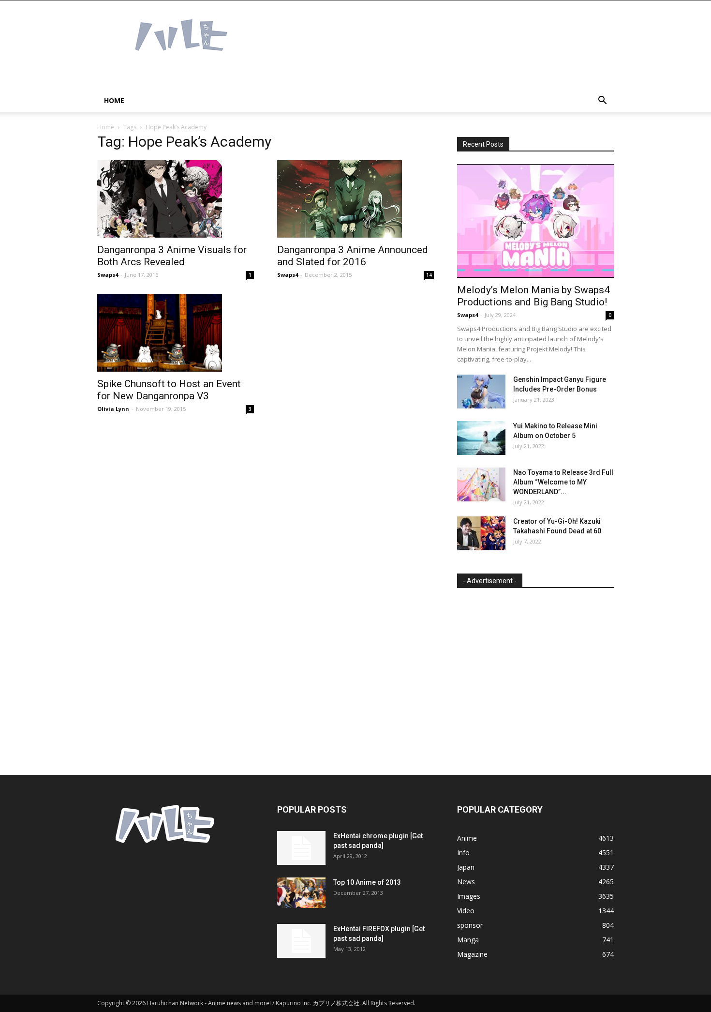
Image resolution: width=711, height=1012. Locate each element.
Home (114, 100)
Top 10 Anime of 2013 (367, 882)
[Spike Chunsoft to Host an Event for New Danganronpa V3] (175, 333)
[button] (602, 101)
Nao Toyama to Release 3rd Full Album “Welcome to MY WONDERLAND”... (563, 482)
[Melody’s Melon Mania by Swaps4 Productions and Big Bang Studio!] (535, 221)
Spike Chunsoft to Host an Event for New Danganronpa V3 (169, 390)
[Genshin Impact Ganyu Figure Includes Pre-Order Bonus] (481, 391)
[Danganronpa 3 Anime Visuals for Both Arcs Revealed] (175, 199)
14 (429, 275)
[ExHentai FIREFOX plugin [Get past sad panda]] (301, 941)
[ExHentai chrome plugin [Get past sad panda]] (301, 848)
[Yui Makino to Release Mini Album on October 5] (481, 438)
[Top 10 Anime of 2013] (301, 892)
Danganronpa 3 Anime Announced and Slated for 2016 (352, 256)
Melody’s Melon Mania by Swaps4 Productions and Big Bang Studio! (533, 296)
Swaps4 (107, 274)
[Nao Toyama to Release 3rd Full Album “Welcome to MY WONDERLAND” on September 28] (481, 484)
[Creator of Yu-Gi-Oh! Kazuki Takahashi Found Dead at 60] (481, 533)
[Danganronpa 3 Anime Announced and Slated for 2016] (355, 199)
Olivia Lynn (113, 408)
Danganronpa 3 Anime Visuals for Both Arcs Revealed (172, 256)
